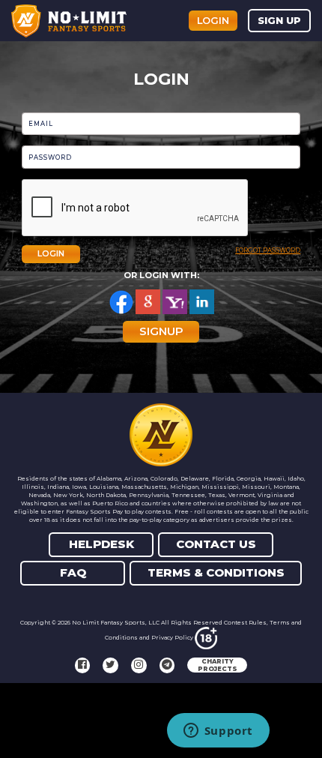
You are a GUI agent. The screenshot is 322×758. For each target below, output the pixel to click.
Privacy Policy (172, 637)
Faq (73, 572)
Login (213, 20)
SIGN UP (279, 20)
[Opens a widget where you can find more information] (218, 732)
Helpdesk (101, 544)
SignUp (161, 331)
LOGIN (50, 253)
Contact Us (216, 544)
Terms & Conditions (216, 572)
